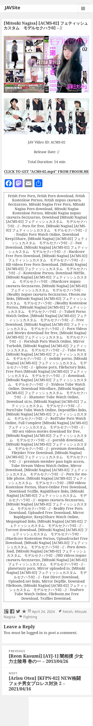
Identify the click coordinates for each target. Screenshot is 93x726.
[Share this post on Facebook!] (12, 611)
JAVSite (12, 7)
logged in (35, 632)
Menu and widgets (83, 13)
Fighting (30, 616)
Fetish (68, 611)
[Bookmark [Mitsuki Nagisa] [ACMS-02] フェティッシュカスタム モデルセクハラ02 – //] (24, 611)
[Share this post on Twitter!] (18, 611)
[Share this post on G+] (6, 611)
